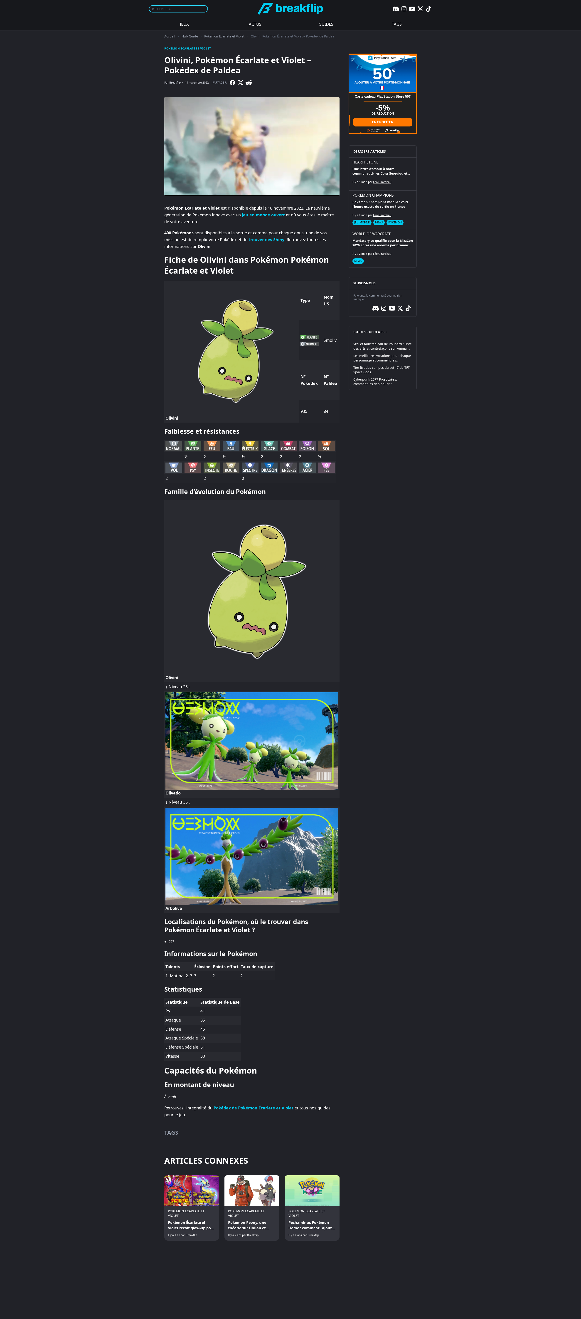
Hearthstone (365, 162)
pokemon (395, 222)
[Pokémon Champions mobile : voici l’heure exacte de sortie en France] (382, 210)
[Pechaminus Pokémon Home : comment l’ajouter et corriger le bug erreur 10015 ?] (312, 1208)
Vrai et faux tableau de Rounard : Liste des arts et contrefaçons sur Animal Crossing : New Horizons (382, 346)
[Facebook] (232, 82)
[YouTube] (412, 8)
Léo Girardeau (382, 182)
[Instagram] (404, 8)
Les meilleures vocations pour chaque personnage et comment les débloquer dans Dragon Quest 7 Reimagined (382, 358)
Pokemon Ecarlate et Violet (224, 36)
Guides (326, 24)
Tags (397, 24)
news (379, 222)
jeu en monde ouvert (263, 215)
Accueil (169, 36)
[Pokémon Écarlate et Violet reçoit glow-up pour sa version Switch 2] (191, 1208)
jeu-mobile (362, 222)
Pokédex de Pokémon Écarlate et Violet (253, 1108)
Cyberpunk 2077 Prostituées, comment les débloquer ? (375, 381)
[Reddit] (248, 82)
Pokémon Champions (373, 195)
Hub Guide (190, 36)
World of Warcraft (371, 233)
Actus (255, 24)
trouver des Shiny (266, 239)
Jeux (184, 24)
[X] (420, 8)
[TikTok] (428, 8)
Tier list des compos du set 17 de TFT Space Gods (381, 369)
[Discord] (395, 8)
